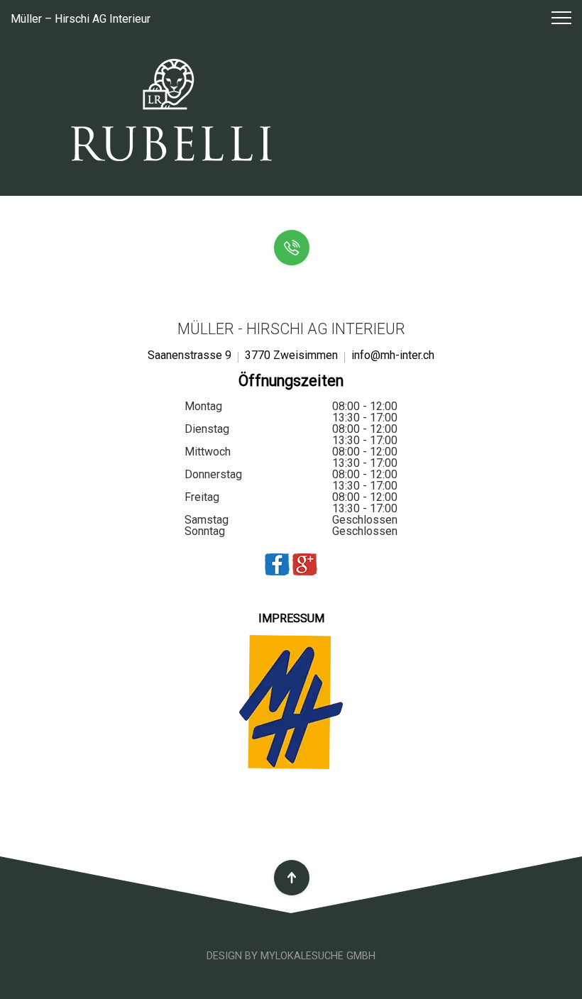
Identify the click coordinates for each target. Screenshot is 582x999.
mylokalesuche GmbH (317, 956)
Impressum (291, 618)
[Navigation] (555, 18)
